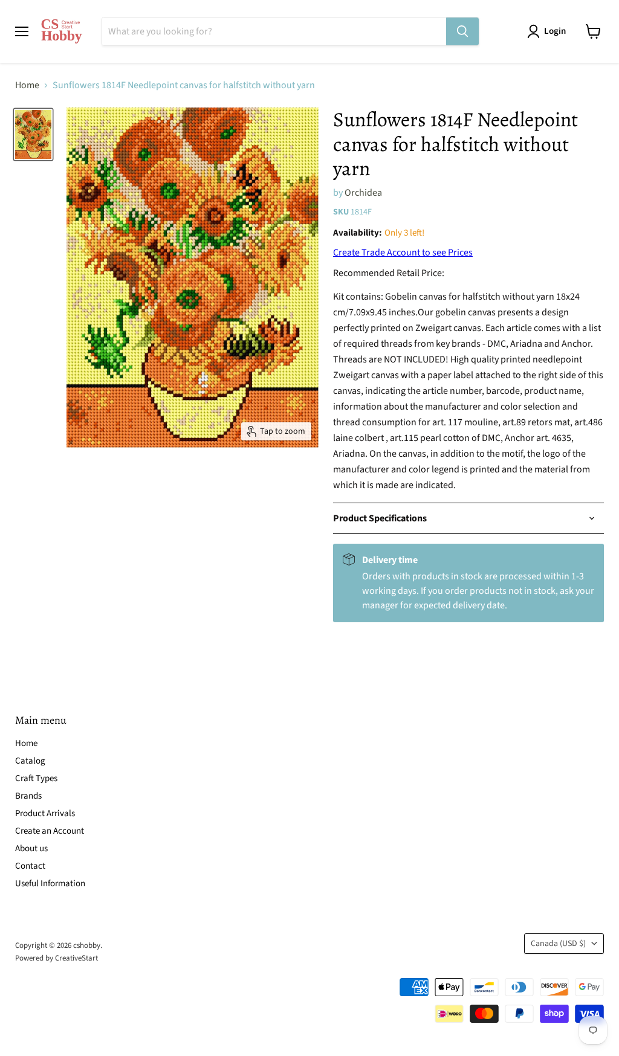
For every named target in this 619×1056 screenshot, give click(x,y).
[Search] (462, 31)
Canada (558, 944)
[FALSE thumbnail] (33, 134)
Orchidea (363, 192)
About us (31, 848)
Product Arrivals (45, 813)
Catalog (30, 761)
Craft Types (36, 778)
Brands (28, 796)
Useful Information (50, 883)
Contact (30, 866)
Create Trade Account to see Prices (403, 252)
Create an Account (49, 831)
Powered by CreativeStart (56, 958)
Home (27, 85)
